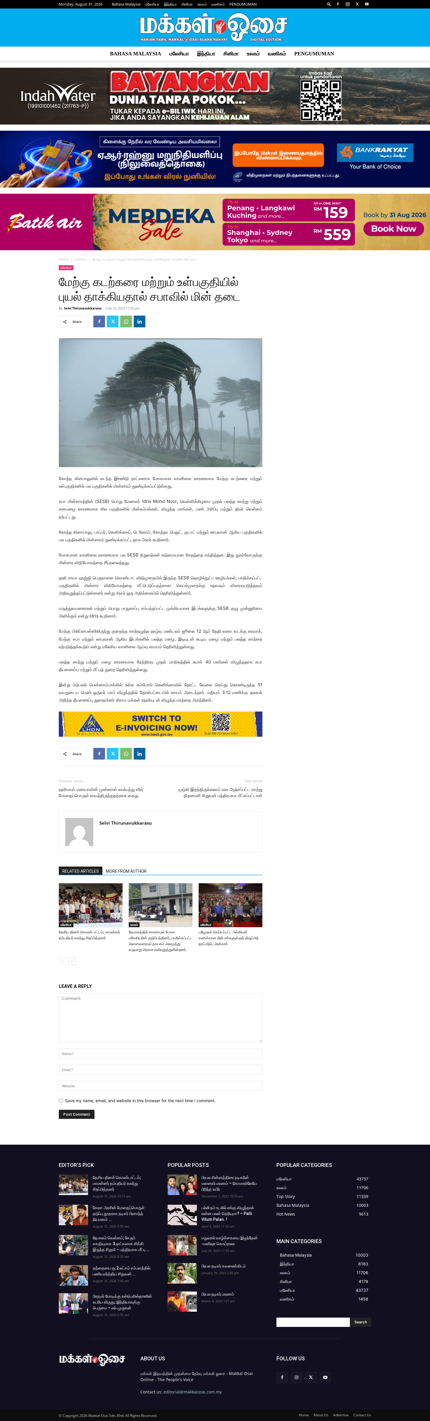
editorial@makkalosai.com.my (193, 1392)
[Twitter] (357, 4)
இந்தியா (170, 4)
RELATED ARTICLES (80, 871)
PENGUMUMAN (243, 4)
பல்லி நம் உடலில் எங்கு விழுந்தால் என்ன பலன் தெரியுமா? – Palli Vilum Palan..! (228, 1213)
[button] (329, 4)
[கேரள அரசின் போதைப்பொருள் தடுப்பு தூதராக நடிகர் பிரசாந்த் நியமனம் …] (73, 1215)
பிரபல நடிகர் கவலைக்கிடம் (224, 1266)
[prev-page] (62, 961)
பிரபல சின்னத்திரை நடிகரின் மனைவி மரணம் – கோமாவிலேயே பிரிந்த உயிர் (229, 1183)
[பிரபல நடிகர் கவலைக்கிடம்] (182, 1273)
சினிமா (187, 4)
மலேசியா (152, 4)
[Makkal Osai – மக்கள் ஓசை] (215, 27)
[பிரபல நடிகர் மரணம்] (182, 1301)
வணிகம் (218, 4)
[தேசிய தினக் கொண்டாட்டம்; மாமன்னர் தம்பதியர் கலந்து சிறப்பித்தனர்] (91, 905)
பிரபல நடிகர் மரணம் (218, 1294)
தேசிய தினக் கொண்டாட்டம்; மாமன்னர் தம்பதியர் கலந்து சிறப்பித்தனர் (117, 1183)
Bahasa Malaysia (126, 4)
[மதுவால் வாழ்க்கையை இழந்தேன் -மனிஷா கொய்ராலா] (182, 1245)
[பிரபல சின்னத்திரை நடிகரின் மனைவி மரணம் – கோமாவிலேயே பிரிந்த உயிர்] (182, 1185)
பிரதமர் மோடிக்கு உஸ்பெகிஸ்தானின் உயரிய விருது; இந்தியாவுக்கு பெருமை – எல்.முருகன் (122, 1302)
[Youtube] (366, 4)
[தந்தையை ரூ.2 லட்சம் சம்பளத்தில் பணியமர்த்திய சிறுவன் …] (73, 1275)
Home (64, 259)
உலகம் (202, 4)
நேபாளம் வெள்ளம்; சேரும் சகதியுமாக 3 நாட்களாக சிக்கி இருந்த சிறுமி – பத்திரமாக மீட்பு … (121, 1243)
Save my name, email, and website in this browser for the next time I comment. (140, 1100)
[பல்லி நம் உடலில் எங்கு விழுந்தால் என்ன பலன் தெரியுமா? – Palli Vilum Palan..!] (182, 1215)
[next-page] (71, 961)
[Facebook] (337, 4)
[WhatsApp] (126, 321)
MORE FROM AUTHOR (126, 871)
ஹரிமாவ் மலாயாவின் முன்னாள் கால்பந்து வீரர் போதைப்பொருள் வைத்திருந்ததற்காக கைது (101, 792)
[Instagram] (347, 4)
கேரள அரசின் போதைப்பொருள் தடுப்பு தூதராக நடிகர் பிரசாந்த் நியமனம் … (119, 1213)
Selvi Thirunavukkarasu (83, 308)
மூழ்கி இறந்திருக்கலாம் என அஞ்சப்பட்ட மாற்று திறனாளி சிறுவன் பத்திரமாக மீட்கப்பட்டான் (220, 792)
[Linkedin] (139, 321)
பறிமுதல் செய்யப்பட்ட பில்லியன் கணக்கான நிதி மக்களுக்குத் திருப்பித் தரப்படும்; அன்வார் (229, 938)
